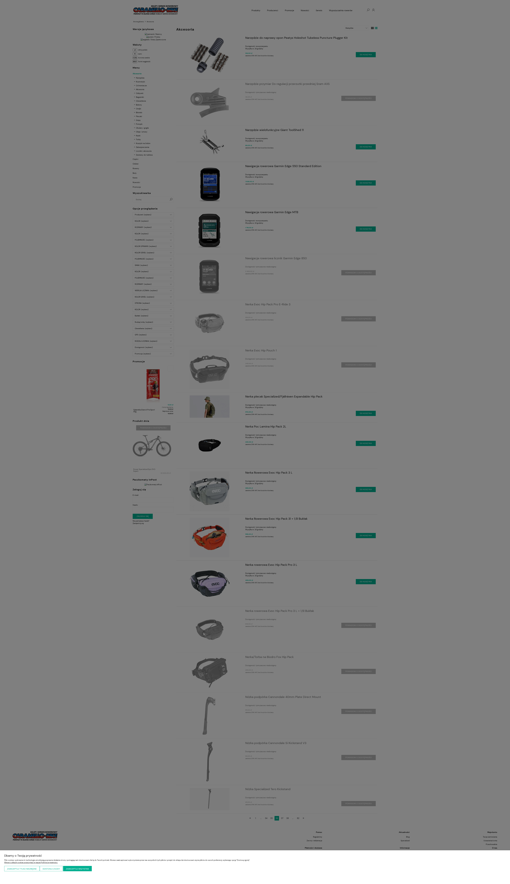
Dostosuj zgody (51, 869)
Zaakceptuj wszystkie (77, 869)
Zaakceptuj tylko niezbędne (22, 869)
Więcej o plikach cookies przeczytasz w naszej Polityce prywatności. (31, 862)
